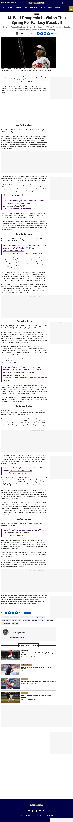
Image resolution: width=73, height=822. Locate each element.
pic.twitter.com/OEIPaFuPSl (13, 375)
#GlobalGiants (29, 372)
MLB (4, 7)
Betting (43, 7)
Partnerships (26, 9)
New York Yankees (16, 620)
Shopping (57, 7)
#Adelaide (20, 372)
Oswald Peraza (26, 620)
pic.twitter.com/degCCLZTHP (21, 471)
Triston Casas (15, 623)
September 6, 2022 (22, 535)
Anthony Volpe (5, 617)
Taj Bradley (41, 620)
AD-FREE (71, 9)
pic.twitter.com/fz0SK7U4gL (13, 251)
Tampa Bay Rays (50, 620)
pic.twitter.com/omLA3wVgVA (18, 533)
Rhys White (24, 33)
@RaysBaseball (16, 370)
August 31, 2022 (21, 473)
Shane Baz (34, 620)
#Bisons (31, 248)
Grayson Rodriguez (40, 617)
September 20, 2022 (37, 253)
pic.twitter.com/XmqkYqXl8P (14, 206)
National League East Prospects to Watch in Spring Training (38, 681)
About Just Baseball (25, 815)
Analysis (36, 14)
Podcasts (50, 7)
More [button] (33, 9)
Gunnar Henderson (6, 620)
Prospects (10, 7)
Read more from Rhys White (17, 637)
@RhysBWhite (22, 633)
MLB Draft (18, 7)
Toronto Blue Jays (6, 623)
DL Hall (32, 617)
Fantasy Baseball (34, 7)
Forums (41, 9)
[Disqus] (36, 777)
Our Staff (38, 815)
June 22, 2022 (37, 209)
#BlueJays (28, 245)
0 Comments (54, 33)
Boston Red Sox (24, 617)
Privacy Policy (49, 815)
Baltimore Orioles (15, 617)
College (25, 7)
